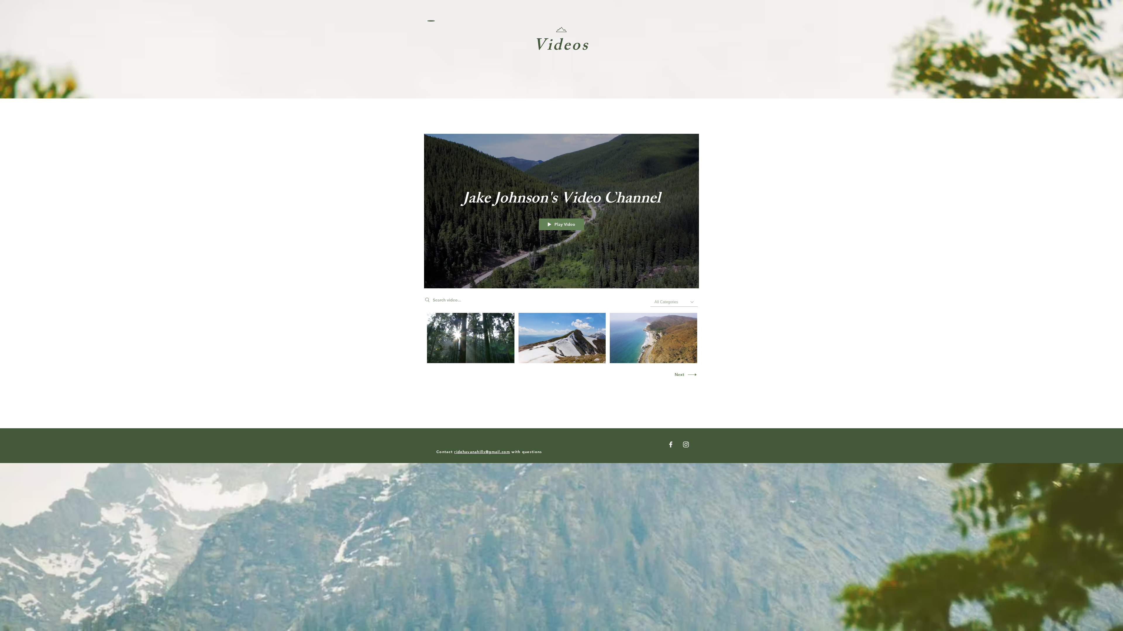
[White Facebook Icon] (671, 444)
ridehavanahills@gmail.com (482, 451)
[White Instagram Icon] (686, 444)
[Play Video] (470, 338)
